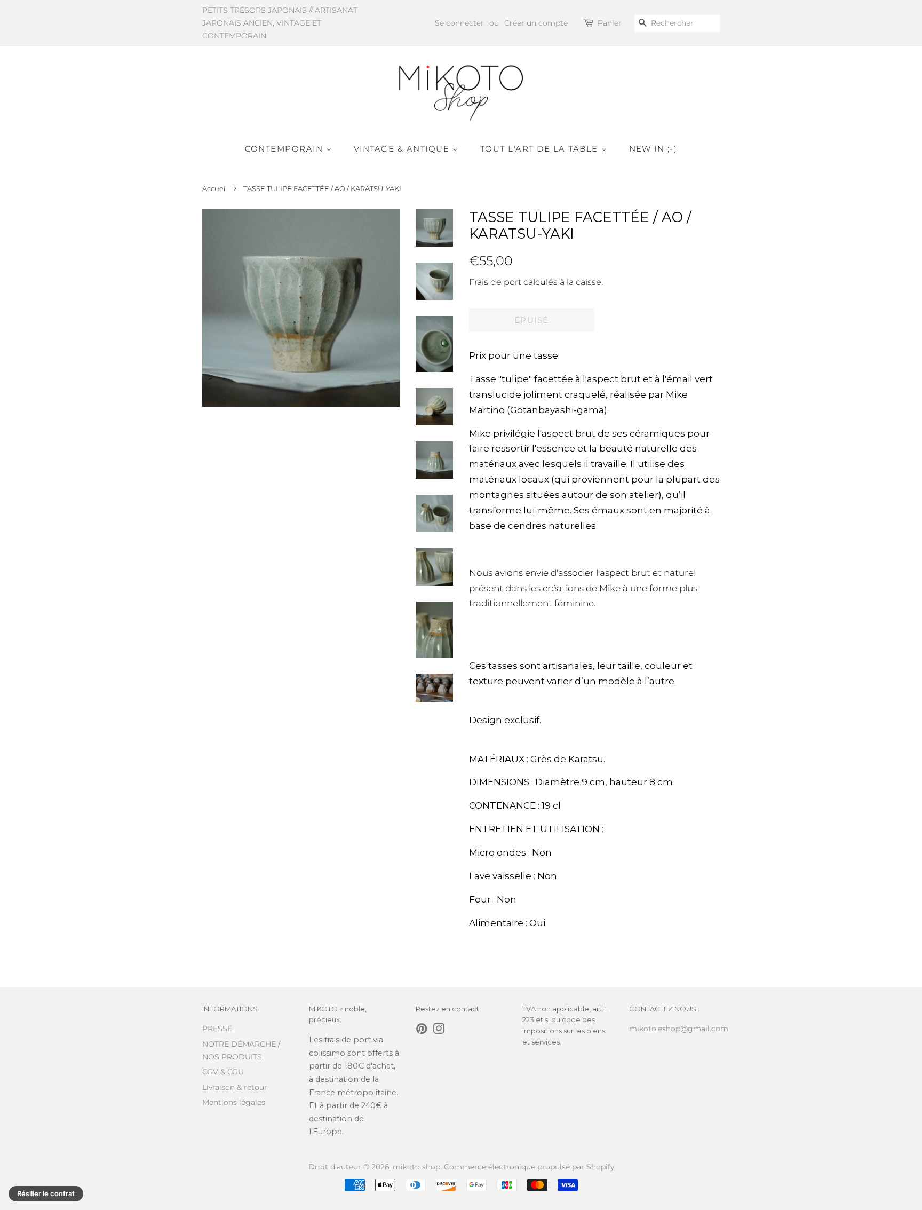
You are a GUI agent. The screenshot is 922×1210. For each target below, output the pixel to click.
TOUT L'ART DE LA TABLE (540, 149)
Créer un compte (536, 23)
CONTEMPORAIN (286, 149)
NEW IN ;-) (653, 149)
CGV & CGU (223, 1072)
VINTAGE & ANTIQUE (403, 149)
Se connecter (459, 23)
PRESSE (217, 1028)
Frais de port (495, 282)
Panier (610, 23)
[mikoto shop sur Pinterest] (421, 1030)
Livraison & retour (234, 1087)
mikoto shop (416, 1167)
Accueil (214, 189)
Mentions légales (233, 1102)
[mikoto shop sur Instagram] (438, 1030)
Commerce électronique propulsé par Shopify (529, 1167)
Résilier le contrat (46, 1193)
